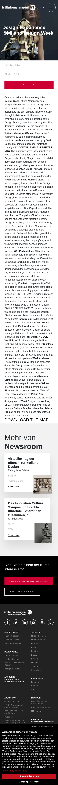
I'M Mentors (36, 711)
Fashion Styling (11, 640)
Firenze (34, 644)
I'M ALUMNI (36, 698)
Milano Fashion (38, 636)
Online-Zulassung (12, 701)
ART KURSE (9, 677)
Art (32, 690)
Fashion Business (12, 644)
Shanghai (35, 666)
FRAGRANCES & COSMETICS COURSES (14, 681)
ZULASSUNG (10, 698)
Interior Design (11, 655)
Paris (33, 647)
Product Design (11, 659)
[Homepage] (19, 7)
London (34, 651)
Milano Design (38, 640)
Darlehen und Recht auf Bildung (13, 712)
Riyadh (34, 659)
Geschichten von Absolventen (39, 702)
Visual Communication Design (15, 664)
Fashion (35, 682)
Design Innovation (13, 669)
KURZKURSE (37, 678)
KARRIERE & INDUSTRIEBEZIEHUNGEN (42, 720)
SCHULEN (35, 632)
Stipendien (9, 717)
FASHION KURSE (11, 632)
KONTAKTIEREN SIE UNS (22, 591)
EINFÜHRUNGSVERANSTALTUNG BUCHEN (28, 581)
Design (34, 686)
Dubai (34, 655)
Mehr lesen (13, 486)
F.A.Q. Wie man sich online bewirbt (13, 706)
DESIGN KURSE (11, 652)
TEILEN (31, 84)
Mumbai (35, 663)
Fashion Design (11, 636)
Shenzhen (36, 670)
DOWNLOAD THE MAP (26, 420)
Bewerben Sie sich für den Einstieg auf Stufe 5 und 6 (14, 722)
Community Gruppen (41, 707)
